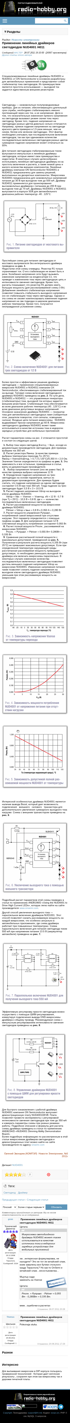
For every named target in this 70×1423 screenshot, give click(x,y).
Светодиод (10, 1192)
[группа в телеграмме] (60, 1406)
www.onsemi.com (29, 908)
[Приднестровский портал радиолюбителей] (14, 1406)
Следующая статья (37, 1199)
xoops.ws (55, 1413)
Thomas (10, 1317)
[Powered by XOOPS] (50, 1406)
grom (10, 1219)
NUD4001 (17, 1165)
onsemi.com (38, 1144)
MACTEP (18, 53)
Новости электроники (25, 39)
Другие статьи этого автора (17, 55)
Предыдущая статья (13, 1199)
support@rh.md (35, 1413)
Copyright (7, 1413)
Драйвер (23, 1192)
